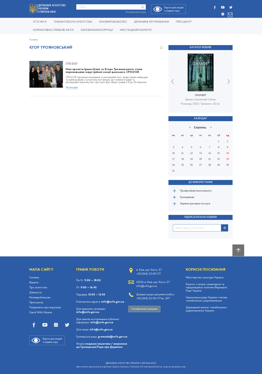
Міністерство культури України (205, 277)
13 (200, 153)
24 (173, 165)
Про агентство (38, 287)
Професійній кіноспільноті (196, 190)
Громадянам (187, 197)
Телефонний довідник (144, 309)
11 (182, 153)
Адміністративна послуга (195, 203)
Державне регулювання (151, 21)
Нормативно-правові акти (53, 30)
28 (209, 165)
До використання (200, 182)
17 (173, 159)
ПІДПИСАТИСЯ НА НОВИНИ (200, 217)
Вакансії (34, 282)
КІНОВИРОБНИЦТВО (113, 21)
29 (218, 165)
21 (209, 159)
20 (200, 159)
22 (218, 159)
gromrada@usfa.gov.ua (112, 336)
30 (227, 165)
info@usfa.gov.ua (112, 301)
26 (191, 165)
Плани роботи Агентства (73, 21)
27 (200, 165)
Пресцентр (183, 21)
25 (182, 165)
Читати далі (72, 87)
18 (182, 159)
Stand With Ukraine (40, 312)
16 (227, 153)
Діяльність (35, 292)
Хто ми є (40, 21)
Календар (200, 118)
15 (218, 153)
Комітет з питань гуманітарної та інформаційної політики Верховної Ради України (206, 287)
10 (173, 153)
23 (227, 159)
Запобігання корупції (97, 30)
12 (191, 153)
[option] (200, 81)
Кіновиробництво (40, 297)
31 (173, 170)
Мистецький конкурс (136, 30)
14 (209, 153)
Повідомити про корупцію (45, 307)
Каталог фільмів (200, 47)
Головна (33, 40)
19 (191, 159)
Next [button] (229, 81)
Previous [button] (172, 81)
